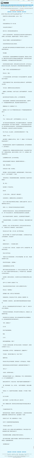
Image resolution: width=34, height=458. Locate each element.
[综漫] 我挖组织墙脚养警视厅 (16, 14)
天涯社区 (20, 6)
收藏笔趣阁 (7, 0)
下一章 (19, 11)
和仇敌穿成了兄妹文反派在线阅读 (8, 8)
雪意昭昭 (19, 13)
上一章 (9, 11)
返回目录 (14, 11)
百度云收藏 (15, 6)
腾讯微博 (7, 6)
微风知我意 (16, 13)
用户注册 (32, 0)
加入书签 (24, 11)
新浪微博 (4, 6)
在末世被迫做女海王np (12, 13)
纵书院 (5, 2)
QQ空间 (2, 6)
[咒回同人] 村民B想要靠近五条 (27, 13)
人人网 (9, 6)
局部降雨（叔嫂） (9, 454)
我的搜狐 (25, 6)
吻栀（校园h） (21, 13)
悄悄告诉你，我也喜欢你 (7, 13)
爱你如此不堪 (6, 14)
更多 (31, 6)
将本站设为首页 (3, 0)
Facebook (22, 6)
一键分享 (27, 6)
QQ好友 (11, 6)
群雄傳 (31, 13)
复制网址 (29, 6)
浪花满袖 (21, 14)
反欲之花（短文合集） (10, 14)
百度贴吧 (17, 6)
